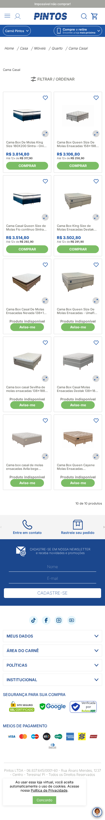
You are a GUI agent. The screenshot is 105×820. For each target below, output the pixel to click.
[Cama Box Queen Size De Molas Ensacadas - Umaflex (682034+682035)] (78, 283)
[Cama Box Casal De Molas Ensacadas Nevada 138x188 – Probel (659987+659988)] (27, 283)
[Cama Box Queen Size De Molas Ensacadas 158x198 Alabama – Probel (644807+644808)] (78, 116)
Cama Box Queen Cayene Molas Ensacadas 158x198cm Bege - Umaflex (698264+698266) (77, 467)
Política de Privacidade (49, 790)
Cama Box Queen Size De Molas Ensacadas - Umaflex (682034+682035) (77, 311)
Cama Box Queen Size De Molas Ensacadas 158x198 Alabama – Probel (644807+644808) (76, 144)
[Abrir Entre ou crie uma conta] (18, 16)
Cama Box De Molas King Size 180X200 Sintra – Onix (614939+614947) (25, 144)
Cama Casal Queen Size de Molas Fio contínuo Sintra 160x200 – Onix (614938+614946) (26, 227)
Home (9, 48)
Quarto (57, 48)
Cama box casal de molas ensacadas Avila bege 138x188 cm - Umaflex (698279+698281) (24, 467)
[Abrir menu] (7, 16)
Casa (24, 48)
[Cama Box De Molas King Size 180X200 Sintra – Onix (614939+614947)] (27, 116)
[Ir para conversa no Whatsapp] (97, 812)
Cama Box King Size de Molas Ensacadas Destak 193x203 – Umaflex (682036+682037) (75, 227)
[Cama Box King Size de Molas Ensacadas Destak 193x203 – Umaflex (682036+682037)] (78, 199)
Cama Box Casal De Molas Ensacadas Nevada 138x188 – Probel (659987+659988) (27, 311)
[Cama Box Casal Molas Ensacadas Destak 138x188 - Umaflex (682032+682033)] (78, 360)
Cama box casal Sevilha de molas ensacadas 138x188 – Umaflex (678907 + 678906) (27, 389)
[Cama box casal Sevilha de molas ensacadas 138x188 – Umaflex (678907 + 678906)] (27, 360)
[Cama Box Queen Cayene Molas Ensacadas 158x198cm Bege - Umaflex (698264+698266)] (78, 438)
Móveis (39, 48)
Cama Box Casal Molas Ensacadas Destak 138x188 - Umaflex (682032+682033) (77, 389)
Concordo (44, 800)
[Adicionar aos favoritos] (45, 98)
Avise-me (27, 327)
